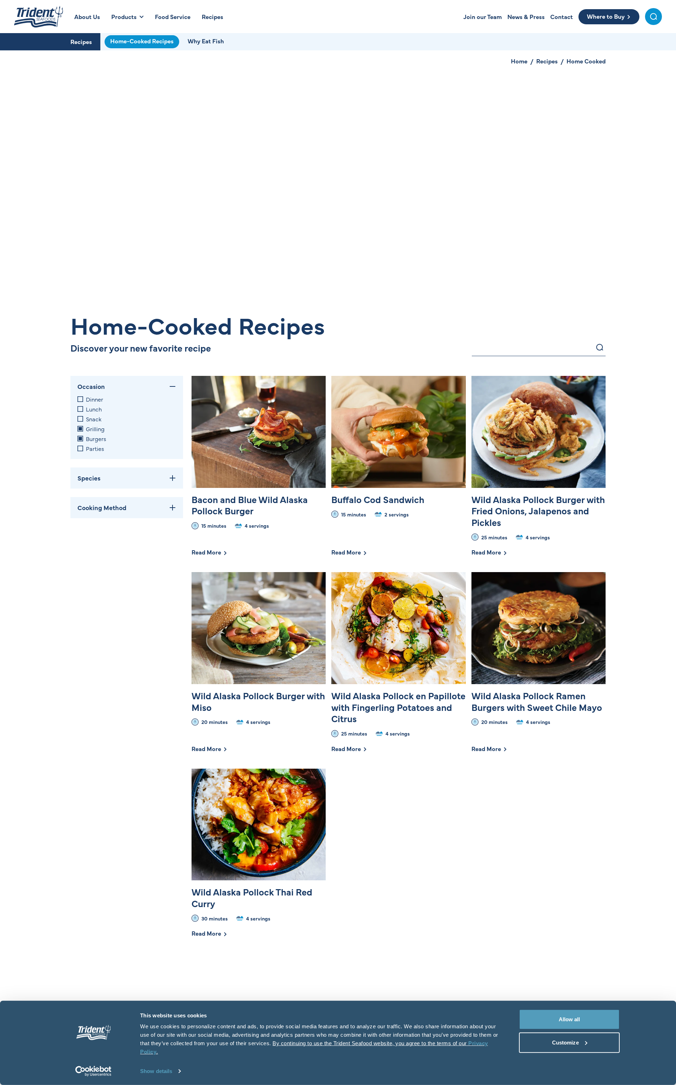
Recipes (81, 41)
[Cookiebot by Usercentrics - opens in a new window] (93, 1071)
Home (519, 61)
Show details (156, 1071)
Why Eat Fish (206, 41)
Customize (565, 1042)
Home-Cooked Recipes (142, 41)
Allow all (569, 1019)
